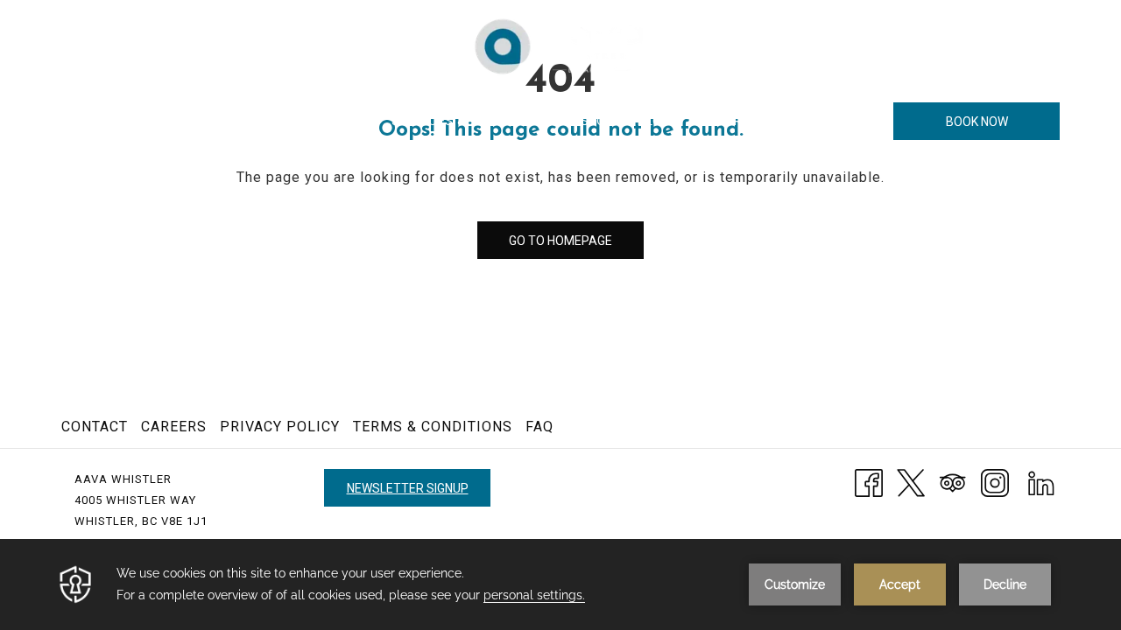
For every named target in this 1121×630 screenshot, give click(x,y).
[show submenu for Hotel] (211, 121)
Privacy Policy (280, 426)
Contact (94, 426)
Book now (977, 122)
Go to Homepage (560, 241)
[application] (560, 584)
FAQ (539, 426)
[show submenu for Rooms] (298, 121)
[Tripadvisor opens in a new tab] (953, 481)
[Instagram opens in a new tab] (995, 481)
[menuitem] (170, 121)
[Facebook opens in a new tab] (869, 481)
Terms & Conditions (432, 426)
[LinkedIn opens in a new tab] (1041, 481)
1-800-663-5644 (1014, 45)
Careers (174, 426)
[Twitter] (911, 481)
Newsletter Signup (408, 488)
